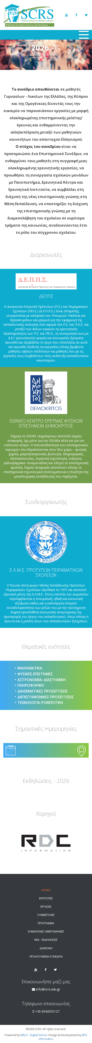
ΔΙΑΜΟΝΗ (46, 948)
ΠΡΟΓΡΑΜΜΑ (46, 923)
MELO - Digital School (34, 1035)
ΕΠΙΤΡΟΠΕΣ (46, 898)
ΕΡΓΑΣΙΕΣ (46, 907)
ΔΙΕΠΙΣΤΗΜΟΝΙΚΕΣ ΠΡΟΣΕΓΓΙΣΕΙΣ (45, 697)
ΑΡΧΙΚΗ (46, 890)
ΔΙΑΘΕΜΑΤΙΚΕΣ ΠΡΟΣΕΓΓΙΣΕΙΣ (42, 691)
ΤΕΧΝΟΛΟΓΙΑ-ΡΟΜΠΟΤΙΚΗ (40, 702)
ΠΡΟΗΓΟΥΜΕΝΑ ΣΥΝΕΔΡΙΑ (46, 956)
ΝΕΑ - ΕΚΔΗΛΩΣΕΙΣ (46, 940)
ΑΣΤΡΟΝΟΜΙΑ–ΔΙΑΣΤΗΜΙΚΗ (41, 679)
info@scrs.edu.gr (48, 989)
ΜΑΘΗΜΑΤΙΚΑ (29, 668)
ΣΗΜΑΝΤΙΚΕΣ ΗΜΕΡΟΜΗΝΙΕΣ (46, 931)
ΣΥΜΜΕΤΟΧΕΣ (46, 915)
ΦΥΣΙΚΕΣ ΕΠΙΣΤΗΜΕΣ (35, 673)
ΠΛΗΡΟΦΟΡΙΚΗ (30, 685)
